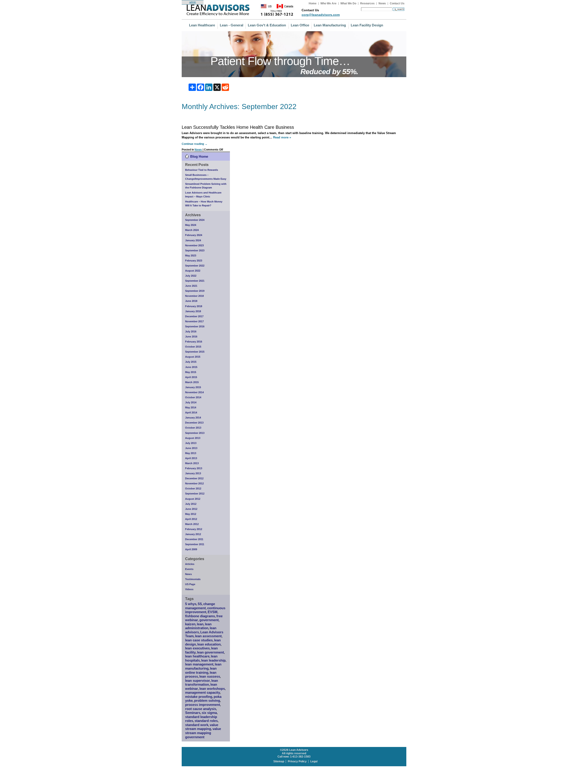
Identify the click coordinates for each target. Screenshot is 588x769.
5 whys (190, 604)
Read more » (282, 137)
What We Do (348, 3)
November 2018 (194, 296)
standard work (196, 725)
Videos (189, 589)
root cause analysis (200, 709)
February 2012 (193, 529)
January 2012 (193, 534)
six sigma (209, 713)
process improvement (202, 705)
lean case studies (199, 640)
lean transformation (201, 683)
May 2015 (190, 372)
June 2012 (191, 509)
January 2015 (193, 387)
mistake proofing (198, 697)
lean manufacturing (203, 666)
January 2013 (193, 473)
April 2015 (191, 377)
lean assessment (208, 636)
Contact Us (397, 3)
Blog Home (199, 156)
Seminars (192, 713)
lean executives (197, 648)
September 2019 (194, 290)
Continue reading (194, 144)
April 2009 (191, 549)
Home (313, 3)
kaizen (190, 624)
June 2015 (191, 367)
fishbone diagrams (200, 616)
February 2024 (193, 235)
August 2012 (192, 498)
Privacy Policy (297, 761)
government (209, 620)
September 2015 (194, 351)
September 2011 (194, 544)
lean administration (198, 626)
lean (200, 624)
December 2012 (194, 478)
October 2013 (193, 427)
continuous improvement (205, 610)
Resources (367, 3)
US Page (190, 584)
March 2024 (192, 230)
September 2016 (194, 326)
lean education (209, 644)
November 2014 (194, 392)
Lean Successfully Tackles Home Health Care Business (238, 127)
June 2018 (191, 301)
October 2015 (193, 346)
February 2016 (193, 341)
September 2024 (194, 220)
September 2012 (194, 493)
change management (200, 606)
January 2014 (193, 417)
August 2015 (192, 356)
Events (189, 569)
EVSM (213, 612)
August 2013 (192, 438)
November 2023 (194, 245)
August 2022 (192, 270)
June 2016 (191, 336)
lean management (199, 664)
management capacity (202, 692)
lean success (209, 676)
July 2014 (190, 402)
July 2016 (190, 331)
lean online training (201, 670)
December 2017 (194, 316)
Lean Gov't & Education (267, 25)
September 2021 (194, 280)
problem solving (207, 700)
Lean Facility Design (367, 25)
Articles (189, 564)
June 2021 (191, 285)
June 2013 (191, 448)
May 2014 (190, 407)
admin (192, 2)
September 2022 (194, 265)
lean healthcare (197, 656)
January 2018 (193, 311)
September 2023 (194, 250)
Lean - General (231, 25)
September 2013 (194, 433)
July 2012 (190, 503)
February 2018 (193, 306)
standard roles (206, 721)
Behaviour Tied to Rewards (201, 169)
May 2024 (190, 225)
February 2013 (193, 468)
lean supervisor (197, 680)
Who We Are (328, 3)
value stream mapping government (203, 733)
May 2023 (190, 255)
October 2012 (193, 488)
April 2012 (191, 519)
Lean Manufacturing (330, 25)
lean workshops (212, 688)
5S (200, 604)
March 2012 (192, 524)
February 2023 (193, 260)
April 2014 (191, 412)
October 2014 (193, 397)
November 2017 (194, 321)
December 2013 (194, 422)
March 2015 (192, 382)
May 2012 (190, 514)
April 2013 (191, 458)
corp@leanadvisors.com (321, 15)
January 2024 (193, 240)
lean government (210, 652)
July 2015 (190, 361)
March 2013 (192, 463)
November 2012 (194, 483)
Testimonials (193, 579)
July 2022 (190, 275)
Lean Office (300, 25)
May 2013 (190, 453)
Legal (313, 761)
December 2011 (194, 539)
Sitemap (278, 761)
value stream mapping (201, 727)
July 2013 (190, 443)
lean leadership (213, 660)
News (382, 3)
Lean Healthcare (202, 25)
